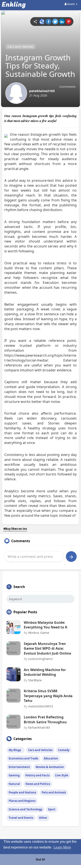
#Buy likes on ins (15, 529)
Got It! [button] (40, 859)
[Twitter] (55, 21)
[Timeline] (35, 21)
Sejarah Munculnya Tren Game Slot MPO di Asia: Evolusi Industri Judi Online (47, 648)
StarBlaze (35, 680)
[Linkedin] (62, 21)
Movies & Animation (50, 767)
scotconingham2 (40, 659)
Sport (52, 809)
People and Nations (22, 792)
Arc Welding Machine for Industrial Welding (45, 672)
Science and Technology (25, 809)
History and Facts (37, 775)
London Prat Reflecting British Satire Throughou (45, 719)
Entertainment (19, 767)
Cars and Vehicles (20, 46)
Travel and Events (21, 818)
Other (43, 818)
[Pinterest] (68, 21)
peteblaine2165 (42, 91)
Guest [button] (71, 4)
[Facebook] (48, 21)
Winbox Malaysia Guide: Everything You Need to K (45, 625)
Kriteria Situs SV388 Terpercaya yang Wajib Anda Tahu (48, 696)
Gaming (14, 775)
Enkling (14, 4)
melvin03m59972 (40, 706)
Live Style (61, 775)
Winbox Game (38, 632)
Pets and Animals (54, 792)
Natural (14, 784)
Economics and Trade (23, 758)
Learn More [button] (62, 847)
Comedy (63, 750)
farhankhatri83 (39, 727)
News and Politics (37, 784)
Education (51, 758)
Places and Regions (22, 801)
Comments (67, 86)
